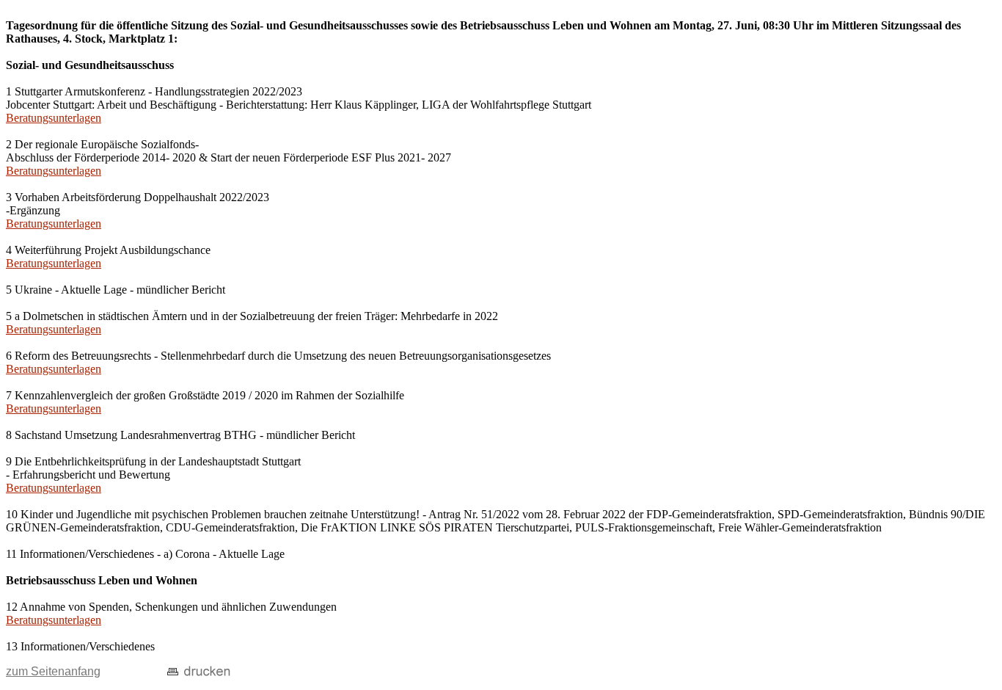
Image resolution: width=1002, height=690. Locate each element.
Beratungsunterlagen (53, 118)
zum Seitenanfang (53, 671)
